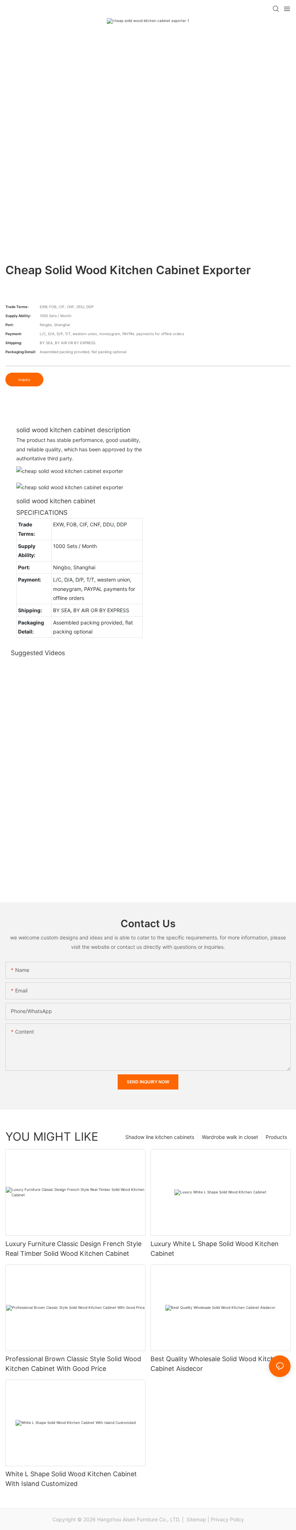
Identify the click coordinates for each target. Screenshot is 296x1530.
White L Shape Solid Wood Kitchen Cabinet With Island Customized (71, 1478)
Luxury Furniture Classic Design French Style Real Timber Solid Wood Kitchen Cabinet (73, 1248)
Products (276, 1137)
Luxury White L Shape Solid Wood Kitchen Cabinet (215, 1248)
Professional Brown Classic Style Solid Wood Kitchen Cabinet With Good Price (73, 1363)
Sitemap (195, 1519)
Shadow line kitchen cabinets (159, 1137)
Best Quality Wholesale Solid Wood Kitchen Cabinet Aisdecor (216, 1363)
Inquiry (24, 379)
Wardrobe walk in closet (230, 1137)
